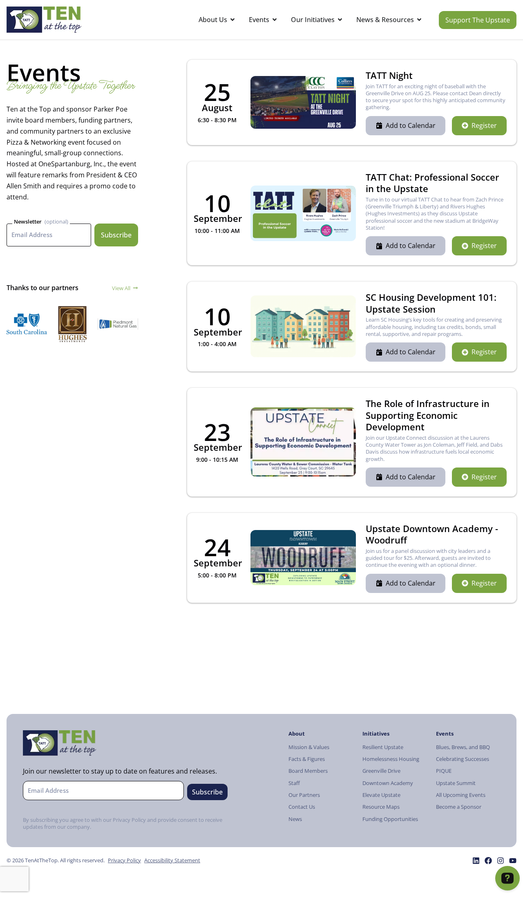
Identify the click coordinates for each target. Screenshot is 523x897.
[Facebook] (488, 860)
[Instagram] (500, 860)
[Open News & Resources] (419, 19)
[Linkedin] (476, 860)
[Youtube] (512, 860)
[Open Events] (274, 19)
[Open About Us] (232, 19)
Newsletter (28, 221)
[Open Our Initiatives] (340, 19)
